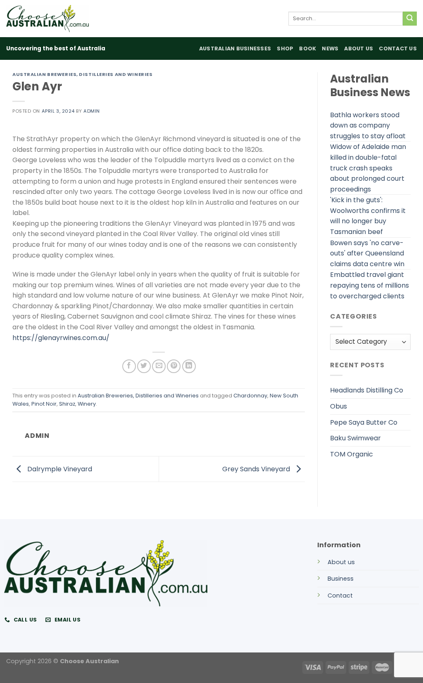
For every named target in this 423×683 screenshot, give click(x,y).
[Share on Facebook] (129, 366)
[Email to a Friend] (159, 366)
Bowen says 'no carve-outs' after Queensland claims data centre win (367, 253)
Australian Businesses (235, 48)
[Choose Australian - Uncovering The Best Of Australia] (47, 18)
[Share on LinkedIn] (189, 366)
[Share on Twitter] (144, 366)
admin (91, 111)
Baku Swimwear (355, 438)
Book (307, 48)
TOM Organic (351, 454)
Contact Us (398, 48)
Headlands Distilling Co (366, 390)
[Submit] (410, 19)
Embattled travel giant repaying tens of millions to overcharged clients (369, 285)
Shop (285, 48)
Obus (338, 406)
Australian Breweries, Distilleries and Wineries (82, 74)
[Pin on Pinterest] (174, 366)
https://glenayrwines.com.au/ (60, 338)
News (330, 48)
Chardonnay (250, 395)
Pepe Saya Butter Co (363, 422)
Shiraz (67, 403)
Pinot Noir (44, 403)
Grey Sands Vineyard (257, 468)
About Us (358, 48)
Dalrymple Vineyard (59, 468)
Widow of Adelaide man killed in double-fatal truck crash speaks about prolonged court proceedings (368, 168)
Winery (87, 403)
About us (341, 562)
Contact (340, 595)
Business (341, 578)
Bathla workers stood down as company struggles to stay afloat (368, 125)
